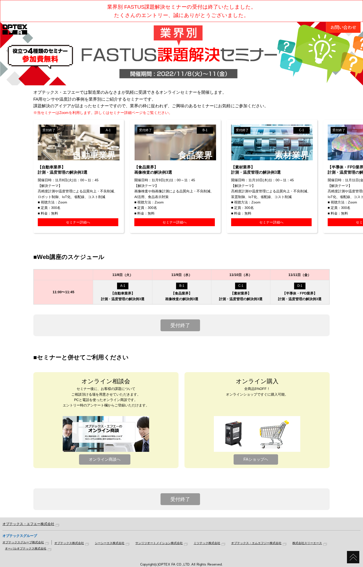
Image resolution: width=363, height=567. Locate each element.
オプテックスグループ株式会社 (23, 542)
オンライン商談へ (105, 459)
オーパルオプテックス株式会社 (25, 548)
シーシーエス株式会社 (109, 543)
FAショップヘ (255, 459)
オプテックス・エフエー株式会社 (28, 524)
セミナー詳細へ (78, 222)
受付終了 (180, 325)
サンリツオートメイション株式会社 (159, 543)
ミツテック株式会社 (207, 543)
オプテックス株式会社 (69, 543)
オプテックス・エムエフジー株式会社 (256, 543)
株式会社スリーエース (307, 543)
